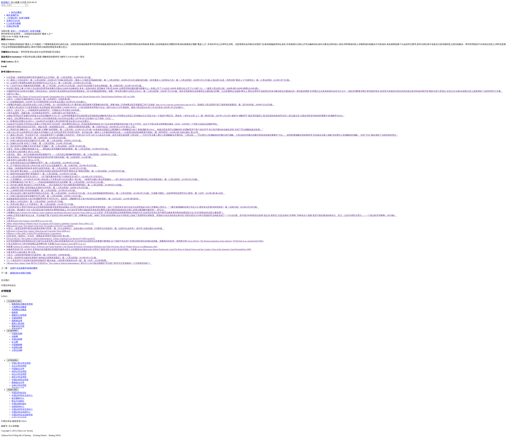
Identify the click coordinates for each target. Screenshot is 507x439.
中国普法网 (17, 347)
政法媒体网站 (12, 331)
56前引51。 (11, 218)
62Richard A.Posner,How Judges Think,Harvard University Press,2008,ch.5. (38, 231)
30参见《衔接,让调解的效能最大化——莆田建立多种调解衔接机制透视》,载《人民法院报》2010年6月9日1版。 (58, 149)
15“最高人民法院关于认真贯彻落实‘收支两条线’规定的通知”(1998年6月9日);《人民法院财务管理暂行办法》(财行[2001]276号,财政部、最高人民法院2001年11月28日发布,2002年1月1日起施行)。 (95, 107)
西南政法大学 (18, 382)
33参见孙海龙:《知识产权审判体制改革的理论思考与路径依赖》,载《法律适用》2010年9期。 (49, 157)
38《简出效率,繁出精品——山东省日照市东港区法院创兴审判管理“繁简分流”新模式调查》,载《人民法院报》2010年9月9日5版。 (66, 171)
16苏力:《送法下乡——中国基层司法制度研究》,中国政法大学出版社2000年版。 (43, 110)
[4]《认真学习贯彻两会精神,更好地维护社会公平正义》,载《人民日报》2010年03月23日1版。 (49, 83)
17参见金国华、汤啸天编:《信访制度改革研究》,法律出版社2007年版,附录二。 (43, 113)
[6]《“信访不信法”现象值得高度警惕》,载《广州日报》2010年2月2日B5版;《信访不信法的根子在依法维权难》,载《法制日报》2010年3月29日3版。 (75, 86)
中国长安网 (17, 333)
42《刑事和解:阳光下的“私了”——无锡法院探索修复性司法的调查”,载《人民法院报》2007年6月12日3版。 (55, 182)
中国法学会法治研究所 (22, 415)
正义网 (15, 342)
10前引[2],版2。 (13, 94)
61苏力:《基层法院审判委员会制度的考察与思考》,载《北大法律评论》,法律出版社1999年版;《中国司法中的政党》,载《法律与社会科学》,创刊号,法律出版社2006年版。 (85, 228)
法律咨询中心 (18, 406)
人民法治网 (17, 350)
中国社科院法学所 (20, 380)
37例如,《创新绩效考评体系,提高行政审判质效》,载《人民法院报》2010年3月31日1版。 (47, 168)
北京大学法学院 (19, 366)
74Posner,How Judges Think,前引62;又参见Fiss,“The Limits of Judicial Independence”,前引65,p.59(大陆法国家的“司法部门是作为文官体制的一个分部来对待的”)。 (79, 263)
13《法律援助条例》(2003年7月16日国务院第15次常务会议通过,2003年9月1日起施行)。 (46, 102)
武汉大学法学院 (19, 374)
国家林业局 (17, 321)
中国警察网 (17, 345)
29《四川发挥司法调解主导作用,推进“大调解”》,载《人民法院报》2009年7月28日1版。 (46, 146)
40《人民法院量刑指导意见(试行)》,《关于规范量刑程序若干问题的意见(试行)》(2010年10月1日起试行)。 (55, 176)
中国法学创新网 (19, 417)
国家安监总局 (18, 326)
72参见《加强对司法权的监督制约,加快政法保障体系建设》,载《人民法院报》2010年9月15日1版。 (52, 258)
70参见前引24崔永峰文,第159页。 (21, 252)
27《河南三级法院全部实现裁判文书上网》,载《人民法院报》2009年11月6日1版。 (44, 140)
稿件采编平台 (12, 15)
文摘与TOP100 (13, 21)
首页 (13, 31)
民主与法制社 (18, 401)
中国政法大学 (18, 369)
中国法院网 (17, 339)
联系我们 (5, 2)
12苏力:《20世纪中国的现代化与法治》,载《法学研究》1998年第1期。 (39, 99)
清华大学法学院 (19, 371)
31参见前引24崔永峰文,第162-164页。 (23, 152)
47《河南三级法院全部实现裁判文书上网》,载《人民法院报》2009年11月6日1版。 (44, 196)
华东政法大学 (18, 388)
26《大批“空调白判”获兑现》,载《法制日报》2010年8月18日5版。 (37, 138)
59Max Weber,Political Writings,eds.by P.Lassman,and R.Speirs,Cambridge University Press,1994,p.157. (50, 223)
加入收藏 (15, 2)
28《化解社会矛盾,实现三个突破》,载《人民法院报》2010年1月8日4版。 (40, 143)
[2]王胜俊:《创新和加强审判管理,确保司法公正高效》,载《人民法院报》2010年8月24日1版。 (49, 77)
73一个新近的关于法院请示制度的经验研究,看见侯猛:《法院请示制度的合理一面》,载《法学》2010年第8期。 (57, 260)
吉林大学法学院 (19, 385)
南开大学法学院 (19, 377)
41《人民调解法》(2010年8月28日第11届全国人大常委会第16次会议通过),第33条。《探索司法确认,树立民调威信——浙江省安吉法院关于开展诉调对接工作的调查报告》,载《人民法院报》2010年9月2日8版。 (102, 179)
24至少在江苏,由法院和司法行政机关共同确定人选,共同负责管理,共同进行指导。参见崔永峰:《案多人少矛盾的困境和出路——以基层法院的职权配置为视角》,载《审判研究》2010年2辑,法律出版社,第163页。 (103, 132)
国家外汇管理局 (19, 315)
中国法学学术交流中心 (22, 395)
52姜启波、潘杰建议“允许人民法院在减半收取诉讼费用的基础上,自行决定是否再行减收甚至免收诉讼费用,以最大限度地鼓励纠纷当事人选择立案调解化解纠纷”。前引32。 (86, 210)
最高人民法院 (18, 323)
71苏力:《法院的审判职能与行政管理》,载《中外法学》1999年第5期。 (39, 255)
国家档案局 (17, 329)
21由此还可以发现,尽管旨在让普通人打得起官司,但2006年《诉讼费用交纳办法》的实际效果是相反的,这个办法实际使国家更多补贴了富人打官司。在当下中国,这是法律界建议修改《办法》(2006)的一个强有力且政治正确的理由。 (112, 124)
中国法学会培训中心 (21, 412)
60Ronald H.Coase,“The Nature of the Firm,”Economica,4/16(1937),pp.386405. (40, 226)
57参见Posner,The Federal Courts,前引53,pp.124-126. (29, 221)
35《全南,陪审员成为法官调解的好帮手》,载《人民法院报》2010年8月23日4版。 (43, 163)
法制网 (15, 336)
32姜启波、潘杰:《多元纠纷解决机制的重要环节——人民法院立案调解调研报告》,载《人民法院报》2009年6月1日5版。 (62, 154)
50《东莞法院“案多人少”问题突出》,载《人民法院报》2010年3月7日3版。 (40, 204)
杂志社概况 (16, 12)
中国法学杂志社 (19, 393)
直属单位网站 (12, 390)
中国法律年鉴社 (19, 404)
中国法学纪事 (12, 26)
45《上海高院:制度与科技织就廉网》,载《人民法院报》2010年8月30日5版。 (41, 190)
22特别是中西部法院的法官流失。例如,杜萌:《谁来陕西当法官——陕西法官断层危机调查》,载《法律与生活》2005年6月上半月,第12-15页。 (71, 127)
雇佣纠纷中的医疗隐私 (20, 273)
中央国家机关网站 (14, 301)
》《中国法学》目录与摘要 (28, 31)
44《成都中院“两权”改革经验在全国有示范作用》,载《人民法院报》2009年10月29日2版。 (48, 188)
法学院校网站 (12, 360)
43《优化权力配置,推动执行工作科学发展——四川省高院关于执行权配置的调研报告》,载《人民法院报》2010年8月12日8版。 (65, 185)
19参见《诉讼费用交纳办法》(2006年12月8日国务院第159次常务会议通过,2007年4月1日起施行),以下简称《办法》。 (60, 118)
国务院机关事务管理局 (22, 304)
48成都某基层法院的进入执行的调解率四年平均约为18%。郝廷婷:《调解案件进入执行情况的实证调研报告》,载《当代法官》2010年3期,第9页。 (73, 199)
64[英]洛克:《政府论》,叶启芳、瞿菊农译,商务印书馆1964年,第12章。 (38, 236)
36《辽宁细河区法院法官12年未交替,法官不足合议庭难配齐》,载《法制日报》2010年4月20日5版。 (52, 165)
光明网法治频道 (19, 309)
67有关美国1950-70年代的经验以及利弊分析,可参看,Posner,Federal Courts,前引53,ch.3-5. (46, 244)
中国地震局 (17, 318)
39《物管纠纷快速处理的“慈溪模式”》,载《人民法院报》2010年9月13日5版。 (42, 174)
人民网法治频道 (19, 307)
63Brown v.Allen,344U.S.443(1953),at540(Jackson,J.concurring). (34, 233)
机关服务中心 (18, 398)
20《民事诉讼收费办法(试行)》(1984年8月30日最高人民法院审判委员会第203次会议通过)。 (48, 121)
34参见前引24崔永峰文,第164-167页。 (23, 160)
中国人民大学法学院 (21, 363)
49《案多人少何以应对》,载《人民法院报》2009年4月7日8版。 (35, 201)
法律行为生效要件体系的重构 (23, 268)
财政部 (15, 312)
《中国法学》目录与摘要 (18, 18)
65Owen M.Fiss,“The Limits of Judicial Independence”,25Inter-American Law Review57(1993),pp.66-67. (50, 238)
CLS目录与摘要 (13, 23)
